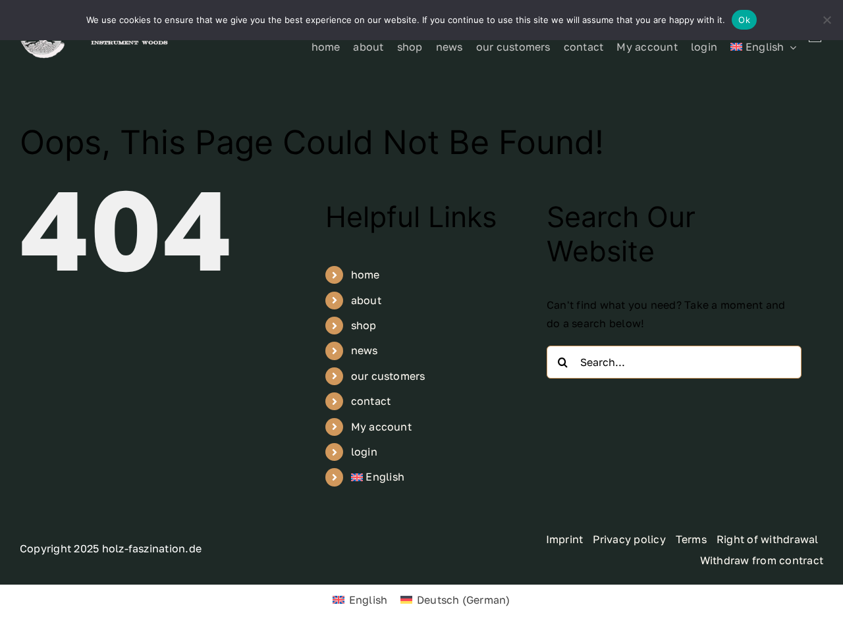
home (365, 274)
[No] (826, 19)
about (366, 300)
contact (371, 401)
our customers (388, 376)
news (364, 350)
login (364, 451)
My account (381, 426)
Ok (744, 19)
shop (364, 325)
